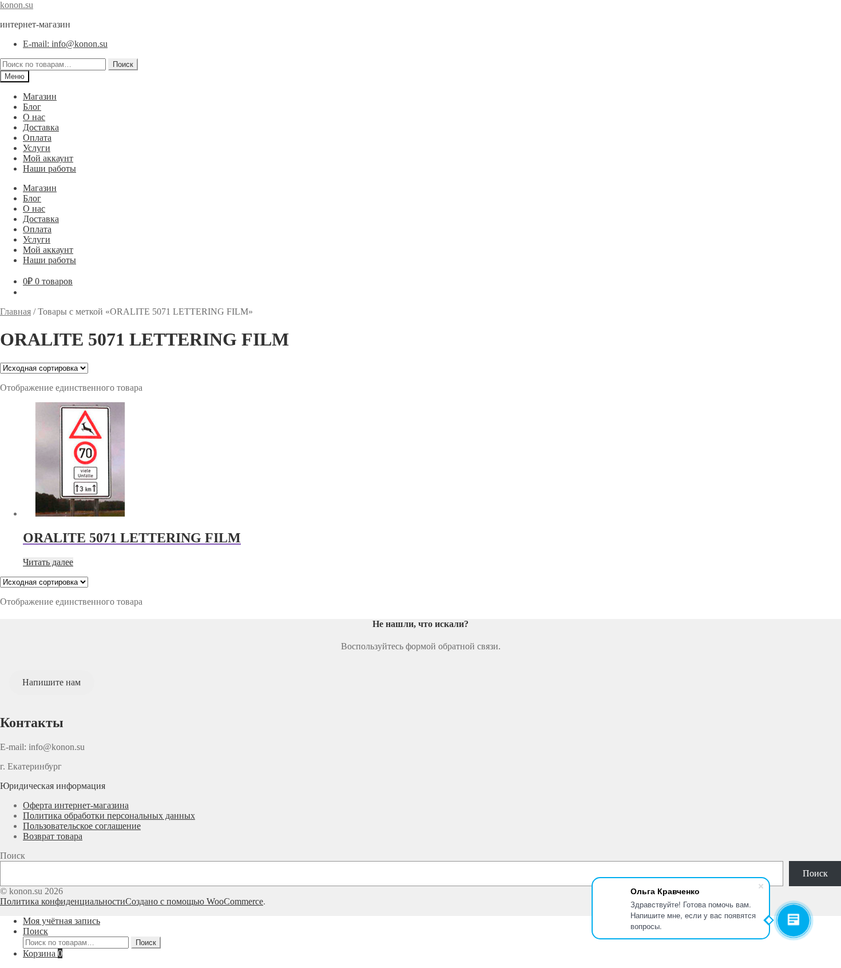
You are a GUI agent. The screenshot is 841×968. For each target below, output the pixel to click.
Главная (15, 311)
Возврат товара (52, 836)
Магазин (40, 96)
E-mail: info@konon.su (65, 44)
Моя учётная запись (61, 921)
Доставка (41, 127)
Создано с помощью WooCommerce (194, 901)
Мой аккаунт (48, 158)
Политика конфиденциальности (62, 901)
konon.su (16, 5)
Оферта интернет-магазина (76, 805)
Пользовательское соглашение (82, 826)
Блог (32, 107)
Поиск (123, 64)
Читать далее (48, 562)
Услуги (36, 148)
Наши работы (49, 168)
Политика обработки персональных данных (109, 815)
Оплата (37, 137)
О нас (34, 117)
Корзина (42, 953)
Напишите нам (51, 682)
